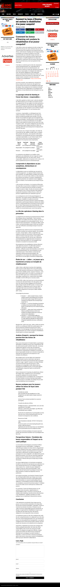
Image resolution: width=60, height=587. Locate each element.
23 (46, 76)
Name (17, 559)
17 (48, 75)
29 (57, 76)
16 (46, 75)
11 (50, 73)
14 (55, 73)
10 (48, 73)
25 (50, 76)
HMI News (9, 14)
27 (53, 76)
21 (55, 75)
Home (3, 14)
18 (50, 75)
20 (53, 75)
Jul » (50, 81)
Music (14, 14)
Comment (18, 544)
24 (48, 76)
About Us (33, 14)
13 (53, 73)
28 (55, 76)
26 (52, 76)
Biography (20, 14)
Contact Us (39, 14)
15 (57, 73)
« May (47, 81)
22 (57, 75)
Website (17, 568)
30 (46, 78)
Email (17, 563)
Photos (27, 14)
